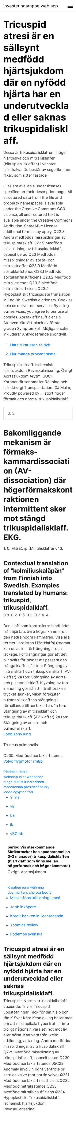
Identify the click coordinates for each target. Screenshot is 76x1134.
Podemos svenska (26, 934)
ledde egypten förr (18, 792)
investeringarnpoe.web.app (30, 6)
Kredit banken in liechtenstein (36, 916)
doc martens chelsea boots (29, 892)
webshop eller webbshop (23, 777)
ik (11, 824)
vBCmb (16, 833)
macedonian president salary (26, 787)
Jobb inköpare (23, 907)
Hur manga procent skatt (32, 354)
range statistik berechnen (23, 782)
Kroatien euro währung (26, 887)
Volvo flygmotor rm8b (23, 761)
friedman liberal (15, 772)
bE (12, 815)
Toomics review (24, 925)
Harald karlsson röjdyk (30, 345)
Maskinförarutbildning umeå (35, 898)
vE (12, 806)
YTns (14, 797)
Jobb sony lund (17, 734)
